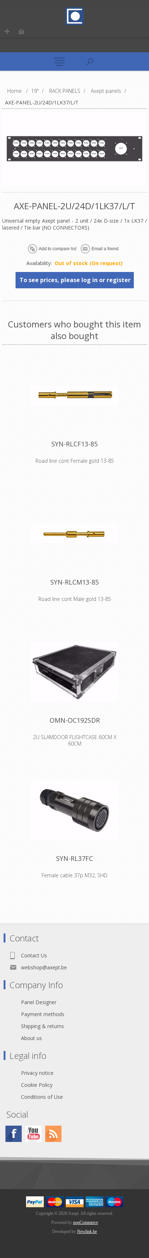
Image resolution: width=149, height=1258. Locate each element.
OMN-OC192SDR (75, 720)
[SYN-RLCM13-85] (74, 533)
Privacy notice (37, 1072)
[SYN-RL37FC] (74, 810)
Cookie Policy (36, 1084)
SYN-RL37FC (74, 858)
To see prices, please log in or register (75, 280)
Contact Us (34, 955)
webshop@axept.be (44, 967)
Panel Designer (38, 1002)
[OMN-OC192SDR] (74, 671)
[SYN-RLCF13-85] (74, 395)
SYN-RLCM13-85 (74, 582)
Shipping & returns (42, 1026)
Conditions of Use (42, 1096)
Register (7, 31)
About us (31, 1038)
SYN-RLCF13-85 (74, 444)
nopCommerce (85, 1222)
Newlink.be (87, 1231)
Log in (21, 31)
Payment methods (42, 1014)
